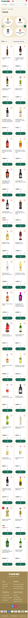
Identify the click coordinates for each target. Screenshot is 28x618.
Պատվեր (15, 595)
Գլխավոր (4, 9)
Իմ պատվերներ (5, 595)
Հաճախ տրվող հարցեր (18, 588)
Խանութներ (5, 584)
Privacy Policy (5, 615)
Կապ (3, 588)
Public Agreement (14, 615)
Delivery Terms (23, 615)
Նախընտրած (5, 600)
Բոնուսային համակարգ (18, 584)
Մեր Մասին (5, 586)
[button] (25, 26)
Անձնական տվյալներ (7, 597)
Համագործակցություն (18, 586)
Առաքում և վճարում (17, 601)
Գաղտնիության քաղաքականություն (17, 598)
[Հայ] (13, 1)
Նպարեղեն (10, 9)
